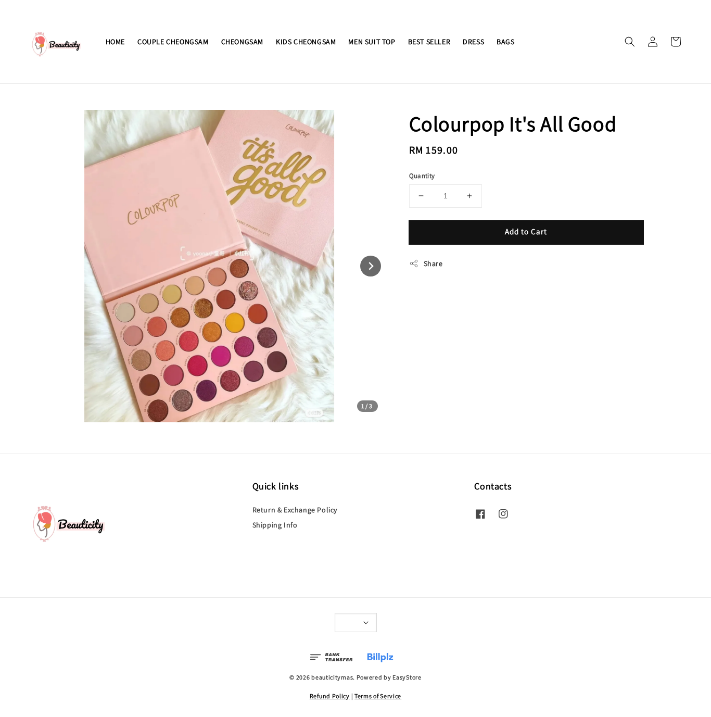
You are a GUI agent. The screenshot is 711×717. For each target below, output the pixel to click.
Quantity (422, 175)
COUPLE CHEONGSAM (173, 41)
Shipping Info (275, 525)
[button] (629, 41)
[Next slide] (370, 266)
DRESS (473, 41)
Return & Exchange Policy (294, 509)
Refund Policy (330, 696)
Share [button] (433, 263)
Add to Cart (526, 231)
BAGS (505, 41)
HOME (115, 41)
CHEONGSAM (242, 41)
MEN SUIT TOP (371, 41)
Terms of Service (377, 696)
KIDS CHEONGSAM (306, 41)
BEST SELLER (429, 41)
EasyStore (406, 677)
